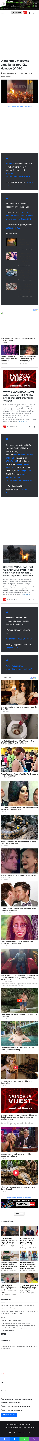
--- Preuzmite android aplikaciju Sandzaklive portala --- (19, 106)
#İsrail (20, 212)
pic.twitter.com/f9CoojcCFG (18, 219)
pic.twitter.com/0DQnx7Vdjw (19, 639)
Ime (2, 1374)
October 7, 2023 (13, 228)
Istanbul (20, 1214)
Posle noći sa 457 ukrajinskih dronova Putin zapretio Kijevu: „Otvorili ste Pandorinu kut (9, 1241)
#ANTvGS (10, 458)
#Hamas (9, 173)
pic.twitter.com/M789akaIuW (19, 480)
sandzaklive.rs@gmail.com (12, 1427)
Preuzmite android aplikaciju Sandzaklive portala (19, 1197)
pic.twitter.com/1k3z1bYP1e (18, 176)
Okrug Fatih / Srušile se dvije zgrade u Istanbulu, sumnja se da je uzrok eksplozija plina (25, 289)
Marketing (31, 1427)
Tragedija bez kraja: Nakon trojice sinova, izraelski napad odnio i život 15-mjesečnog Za (29, 1288)
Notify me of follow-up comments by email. (16, 1406)
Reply (3, 1334)
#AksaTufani (19, 216)
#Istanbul (10, 164)
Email (3, 1382)
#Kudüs (23, 474)
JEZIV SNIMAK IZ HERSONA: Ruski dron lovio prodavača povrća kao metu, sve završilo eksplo (9, 1288)
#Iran (26, 212)
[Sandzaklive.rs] (19, 12)
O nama (24, 1427)
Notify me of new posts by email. (12, 1410)
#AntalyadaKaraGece (23, 455)
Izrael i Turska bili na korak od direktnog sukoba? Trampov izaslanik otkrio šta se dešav (27, 1242)
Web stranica (5, 1391)
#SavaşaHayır (24, 471)
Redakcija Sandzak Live (9, 73)
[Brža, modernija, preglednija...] (19, 1203)
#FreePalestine (23, 464)
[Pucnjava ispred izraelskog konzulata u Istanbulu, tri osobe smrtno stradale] (11, 272)
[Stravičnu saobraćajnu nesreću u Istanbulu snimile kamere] (11, 242)
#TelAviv (9, 216)
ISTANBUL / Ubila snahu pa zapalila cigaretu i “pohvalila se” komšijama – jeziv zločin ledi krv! (25, 259)
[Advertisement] (19, 36)
